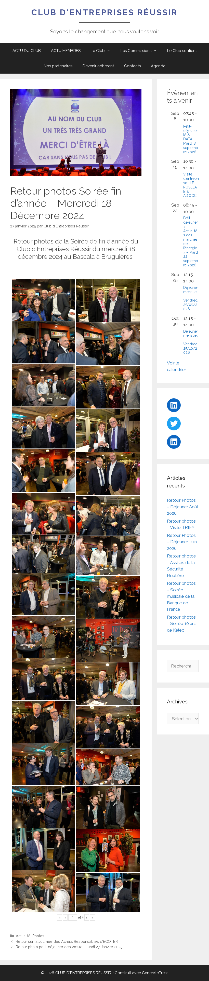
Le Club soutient (182, 50)
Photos (38, 936)
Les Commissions (136, 50)
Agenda (158, 66)
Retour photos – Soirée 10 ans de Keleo (182, 624)
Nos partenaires (58, 66)
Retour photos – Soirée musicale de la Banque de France (181, 596)
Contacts (132, 66)
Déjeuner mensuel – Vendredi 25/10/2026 (190, 342)
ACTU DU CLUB (26, 50)
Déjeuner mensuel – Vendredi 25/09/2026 (190, 298)
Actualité (23, 936)
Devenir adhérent (98, 66)
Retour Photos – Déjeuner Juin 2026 (182, 542)
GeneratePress (155, 973)
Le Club (98, 50)
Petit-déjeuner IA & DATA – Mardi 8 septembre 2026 (190, 139)
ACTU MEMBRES (66, 50)
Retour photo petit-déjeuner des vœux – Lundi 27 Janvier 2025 (69, 947)
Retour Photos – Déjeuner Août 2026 (183, 507)
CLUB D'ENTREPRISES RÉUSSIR (104, 12)
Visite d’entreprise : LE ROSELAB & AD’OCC (191, 185)
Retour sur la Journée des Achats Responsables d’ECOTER (67, 941)
